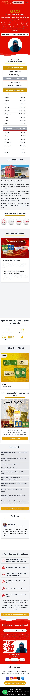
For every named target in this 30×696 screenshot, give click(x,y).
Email (22, 660)
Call (7, 660)
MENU (26, 2)
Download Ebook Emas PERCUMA (15, 683)
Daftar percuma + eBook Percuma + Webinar (15, 34)
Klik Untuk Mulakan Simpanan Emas (15, 631)
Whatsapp (14, 660)
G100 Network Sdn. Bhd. (16, 688)
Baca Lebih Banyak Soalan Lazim (15, 508)
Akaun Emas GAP (15, 438)
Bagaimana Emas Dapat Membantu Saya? (15, 614)
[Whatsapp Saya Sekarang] (4, 692)
